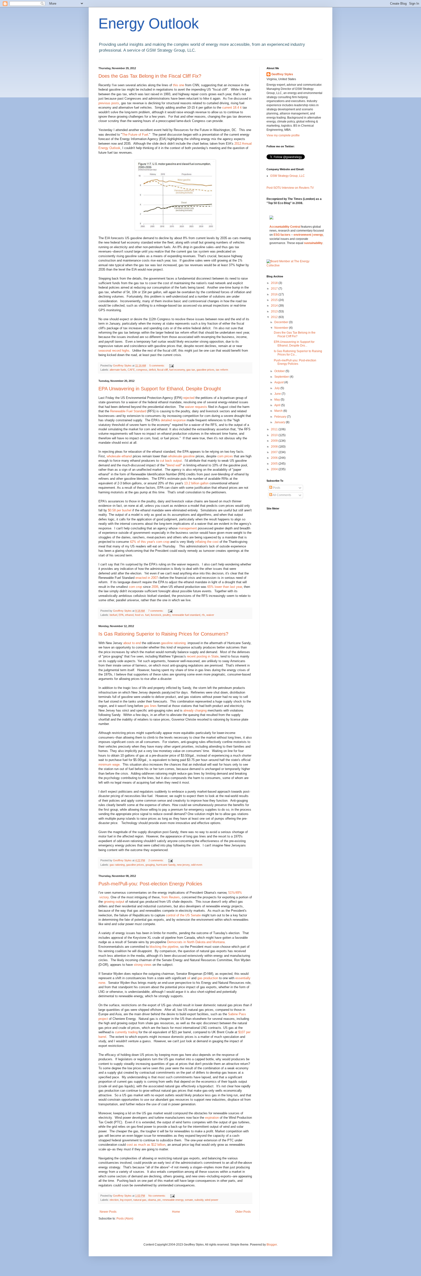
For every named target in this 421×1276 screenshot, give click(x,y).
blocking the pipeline (164, 946)
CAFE (131, 369)
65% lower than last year (224, 587)
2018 (274, 283)
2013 (274, 311)
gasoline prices (205, 369)
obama (152, 1199)
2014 (274, 305)
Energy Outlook (148, 23)
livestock (156, 614)
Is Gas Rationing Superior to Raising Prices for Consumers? (163, 634)
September (282, 376)
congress (141, 369)
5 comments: (157, 365)
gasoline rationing (174, 643)
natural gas (139, 1199)
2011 (274, 429)
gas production (207, 978)
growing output (114, 901)
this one (178, 85)
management (188, 528)
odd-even (196, 864)
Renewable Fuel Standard (128, 411)
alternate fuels (118, 369)
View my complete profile (283, 135)
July (277, 388)
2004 (274, 469)
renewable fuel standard (186, 614)
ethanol (129, 614)
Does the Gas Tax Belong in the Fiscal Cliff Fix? (149, 76)
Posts (276, 487)
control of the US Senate (183, 915)
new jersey (183, 864)
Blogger (272, 1244)
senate (189, 1199)
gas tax (190, 369)
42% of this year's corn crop (149, 542)
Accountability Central (284, 226)
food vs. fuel (142, 614)
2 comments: (156, 860)
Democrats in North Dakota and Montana (196, 942)
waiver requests (196, 407)
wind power (211, 1199)
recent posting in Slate (203, 656)
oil (188, 978)
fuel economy (177, 369)
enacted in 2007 (146, 578)
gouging (150, 864)
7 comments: (156, 610)
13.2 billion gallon (196, 483)
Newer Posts (108, 1211)
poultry (167, 614)
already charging (195, 710)
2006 (155, 587)
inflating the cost (207, 542)
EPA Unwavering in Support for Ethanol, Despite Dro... (294, 343)
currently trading (126, 1032)
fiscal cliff (162, 369)
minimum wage (109, 764)
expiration (212, 1117)
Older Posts (243, 1211)
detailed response (173, 420)
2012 (274, 317)
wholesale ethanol (119, 456)
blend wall (174, 465)
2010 (274, 435)
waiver (210, 614)
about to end (132, 643)
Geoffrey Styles (282, 74)
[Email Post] (171, 365)
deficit (152, 369)
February (280, 416)
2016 (274, 294)
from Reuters (171, 897)
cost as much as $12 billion (146, 1144)
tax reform (222, 369)
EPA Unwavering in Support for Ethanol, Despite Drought (159, 388)
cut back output (171, 460)
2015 (274, 300)
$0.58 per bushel (119, 510)
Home (176, 1211)
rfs (203, 614)
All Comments (281, 495)
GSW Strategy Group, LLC (287, 176)
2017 (274, 288)
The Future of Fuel (135, 134)
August (279, 382)
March (278, 411)
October (280, 371)
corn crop (135, 587)
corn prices (225, 456)
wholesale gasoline (181, 456)
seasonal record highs (113, 350)
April (277, 405)
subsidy (198, 1199)
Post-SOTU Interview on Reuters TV (290, 187)
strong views (143, 964)
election (114, 1199)
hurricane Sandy (165, 864)
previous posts (108, 103)
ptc (159, 1199)
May (277, 399)
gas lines (150, 706)
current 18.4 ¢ (232, 107)
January (280, 422)
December (281, 322)
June (278, 393)
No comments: (157, 1195)
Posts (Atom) (124, 1218)
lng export (126, 1199)
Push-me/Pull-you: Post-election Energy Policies (150, 883)
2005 (274, 463)
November (281, 327)
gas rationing (117, 864)
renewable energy (173, 1199)
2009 (274, 440)
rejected (188, 398)
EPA (121, 614)
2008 (274, 446)
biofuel (113, 614)
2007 (274, 452)
